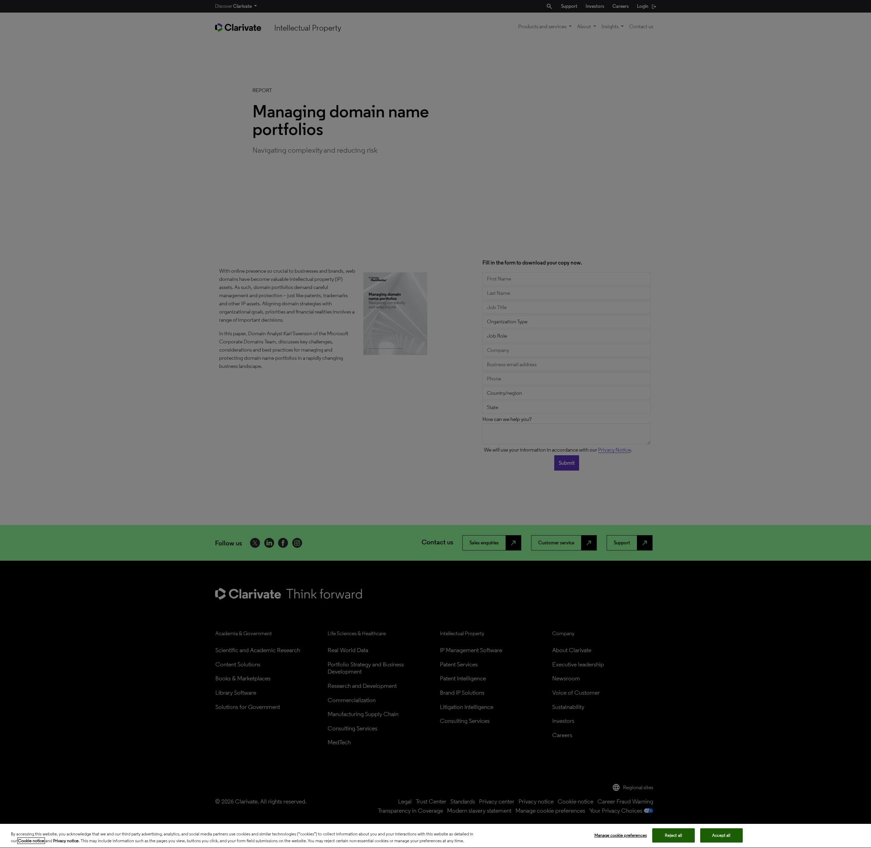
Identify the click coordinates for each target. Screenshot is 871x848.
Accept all (721, 835)
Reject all (673, 835)
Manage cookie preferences (620, 835)
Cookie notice (31, 840)
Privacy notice (66, 840)
